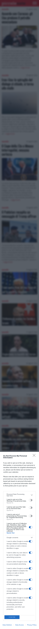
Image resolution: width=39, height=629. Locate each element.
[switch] (30, 500)
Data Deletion (7, 625)
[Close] (35, 456)
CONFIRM (12, 617)
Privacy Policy (32, 625)
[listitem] (19, 494)
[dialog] (19, 540)
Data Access (19, 625)
